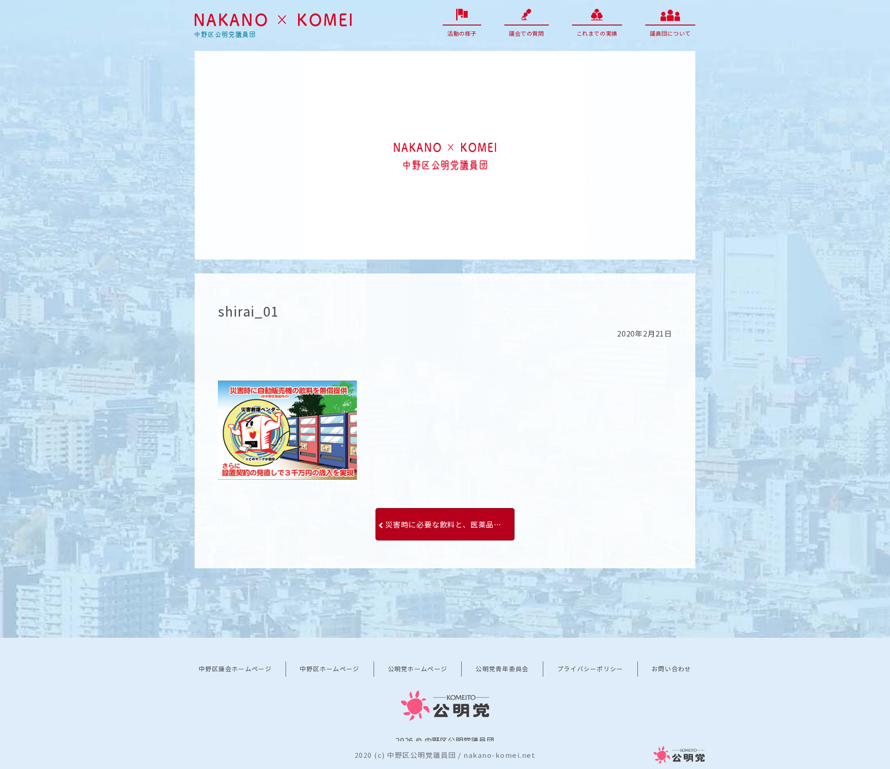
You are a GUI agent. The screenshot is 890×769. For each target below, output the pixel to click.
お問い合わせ (672, 668)
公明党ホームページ (418, 668)
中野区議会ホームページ (235, 668)
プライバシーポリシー (590, 668)
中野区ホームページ (330, 668)
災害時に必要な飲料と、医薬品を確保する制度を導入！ (450, 524)
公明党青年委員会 (502, 668)
